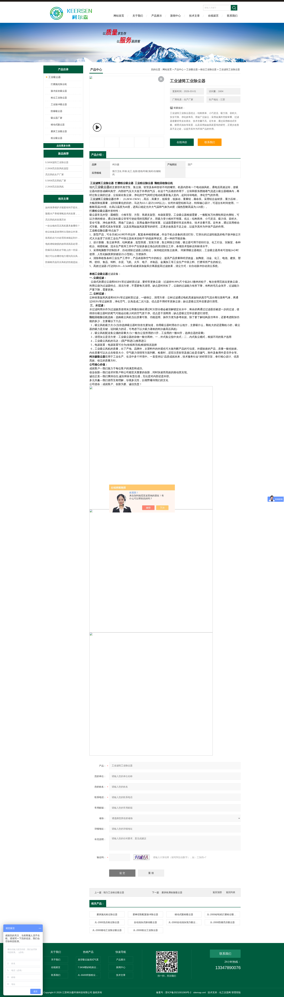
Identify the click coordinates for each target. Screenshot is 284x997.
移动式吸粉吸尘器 (184, 914)
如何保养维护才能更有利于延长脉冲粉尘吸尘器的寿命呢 (63, 207)
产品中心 (179, 69)
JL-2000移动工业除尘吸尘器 (107, 930)
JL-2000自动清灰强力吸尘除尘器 (184, 922)
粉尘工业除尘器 (59, 97)
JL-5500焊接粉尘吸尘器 (89, 975)
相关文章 (63, 198)
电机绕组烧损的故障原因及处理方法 (63, 244)
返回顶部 (217, 892)
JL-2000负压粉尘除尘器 (107, 922)
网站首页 (119, 15)
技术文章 (194, 15)
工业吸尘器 (54, 77)
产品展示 (156, 15)
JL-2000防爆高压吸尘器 (222, 922)
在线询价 (182, 142)
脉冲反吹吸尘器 (59, 91)
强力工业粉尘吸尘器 (113, 892)
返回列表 (230, 892)
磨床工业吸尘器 (59, 131)
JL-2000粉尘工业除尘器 (145, 930)
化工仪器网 (225, 992)
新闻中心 (175, 15)
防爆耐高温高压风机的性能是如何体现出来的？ (63, 262)
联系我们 (232, 15)
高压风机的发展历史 (55, 219)
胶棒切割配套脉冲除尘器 (145, 914)
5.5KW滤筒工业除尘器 (56, 162)
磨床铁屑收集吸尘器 (172, 892)
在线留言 (213, 15)
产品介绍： (97, 154)
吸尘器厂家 (56, 118)
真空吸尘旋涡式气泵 (88, 959)
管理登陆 (236, 992)
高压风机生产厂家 (54, 174)
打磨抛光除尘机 (59, 84)
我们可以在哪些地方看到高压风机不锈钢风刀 (63, 256)
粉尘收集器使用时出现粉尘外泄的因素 (63, 231)
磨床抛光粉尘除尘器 (107, 914)
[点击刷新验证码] (141, 857)
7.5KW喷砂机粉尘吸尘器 (89, 967)
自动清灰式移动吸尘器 (145, 922)
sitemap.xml (199, 992)
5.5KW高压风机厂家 (55, 180)
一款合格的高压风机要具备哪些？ (62, 225)
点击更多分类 (63, 145)
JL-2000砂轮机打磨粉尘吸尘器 (222, 914)
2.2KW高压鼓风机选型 (56, 168)
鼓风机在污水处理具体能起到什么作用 (63, 238)
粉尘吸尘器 (56, 138)
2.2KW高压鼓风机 (54, 186)
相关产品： (97, 903)
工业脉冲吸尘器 (59, 104)
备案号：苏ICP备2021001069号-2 (173, 992)
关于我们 (137, 15)
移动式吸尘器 (58, 124)
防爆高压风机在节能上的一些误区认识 (63, 250)
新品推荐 (63, 153)
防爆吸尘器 (56, 111)
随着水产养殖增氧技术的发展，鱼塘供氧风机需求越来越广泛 (63, 213)
